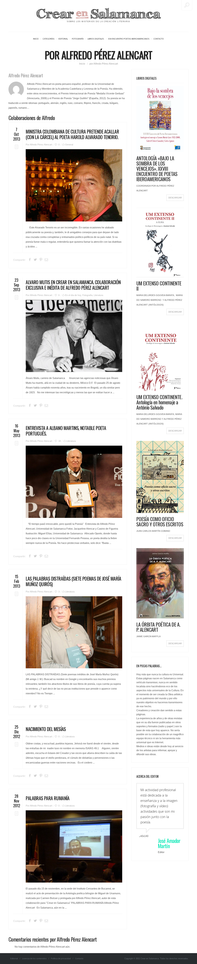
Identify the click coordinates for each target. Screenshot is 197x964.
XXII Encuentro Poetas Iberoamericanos (128, 38)
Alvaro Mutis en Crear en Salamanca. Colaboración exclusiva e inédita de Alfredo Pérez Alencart (73, 285)
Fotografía (78, 38)
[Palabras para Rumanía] (74, 846)
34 (59, 441)
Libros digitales (96, 38)
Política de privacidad (61, 958)
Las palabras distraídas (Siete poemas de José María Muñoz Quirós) (73, 581)
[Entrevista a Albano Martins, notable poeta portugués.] (74, 482)
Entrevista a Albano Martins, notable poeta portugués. (66, 430)
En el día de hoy (73, 295)
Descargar (175, 198)
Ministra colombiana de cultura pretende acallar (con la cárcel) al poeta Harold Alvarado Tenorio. (72, 134)
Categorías (48, 38)
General (69, 144)
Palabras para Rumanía (47, 798)
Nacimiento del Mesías (46, 728)
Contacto (158, 38)
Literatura (98, 295)
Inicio (36, 38)
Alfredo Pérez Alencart (41, 144)
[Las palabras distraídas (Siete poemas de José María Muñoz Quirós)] (74, 632)
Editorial (63, 38)
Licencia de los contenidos (34, 958)
